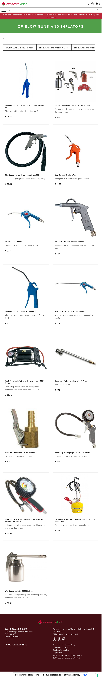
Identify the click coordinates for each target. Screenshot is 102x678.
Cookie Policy (70, 644)
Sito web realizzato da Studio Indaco (67, 655)
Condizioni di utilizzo (60, 647)
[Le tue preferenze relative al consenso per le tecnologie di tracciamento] (97, 675)
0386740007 (60, 631)
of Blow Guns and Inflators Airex (19, 47)
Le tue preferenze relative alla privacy (61, 675)
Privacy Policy (58, 644)
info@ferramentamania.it (68, 634)
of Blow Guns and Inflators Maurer (53, 47)
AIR (4, 39)
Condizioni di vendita (61, 650)
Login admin (57, 652)
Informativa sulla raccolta (27, 675)
